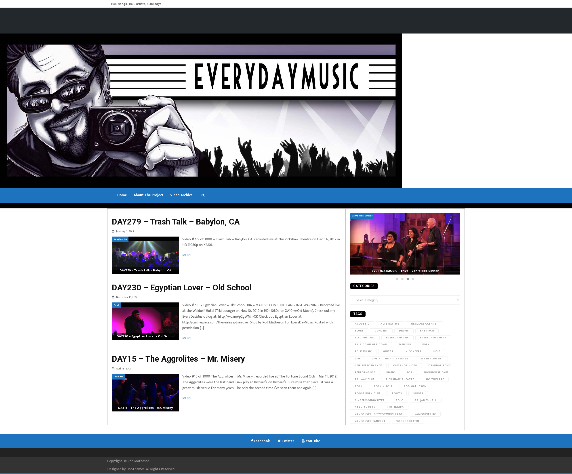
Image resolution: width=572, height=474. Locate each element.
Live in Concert (431, 358)
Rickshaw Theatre (400, 379)
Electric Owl (365, 337)
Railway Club (365, 379)
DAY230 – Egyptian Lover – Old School (181, 287)
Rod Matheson (415, 386)
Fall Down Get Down (371, 344)
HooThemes (135, 469)
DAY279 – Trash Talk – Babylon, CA (176, 222)
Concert (381, 330)
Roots (397, 393)
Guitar (388, 351)
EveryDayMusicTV (433, 337)
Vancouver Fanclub (370, 421)
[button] (397, 279)
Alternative (390, 323)
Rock (359, 386)
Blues (359, 330)
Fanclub (404, 344)
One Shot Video (405, 365)
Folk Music (363, 351)
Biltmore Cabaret (424, 323)
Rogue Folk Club (368, 393)
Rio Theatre (434, 379)
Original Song (439, 365)
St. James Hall (426, 400)
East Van (427, 330)
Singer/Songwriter (370, 400)
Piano (390, 372)
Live (358, 358)
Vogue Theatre (408, 421)
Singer (418, 393)
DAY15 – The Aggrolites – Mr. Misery (178, 359)
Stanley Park (365, 407)
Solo (400, 400)
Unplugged (395, 407)
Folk (426, 344)
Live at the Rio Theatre (390, 358)
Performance (365, 372)
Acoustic (362, 323)
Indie (436, 351)
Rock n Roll (383, 386)
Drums (404, 330)
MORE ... (188, 255)
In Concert (413, 351)
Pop (409, 372)
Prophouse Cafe (435, 372)
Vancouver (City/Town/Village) (379, 414)
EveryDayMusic (397, 337)
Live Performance (368, 365)
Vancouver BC (425, 414)
